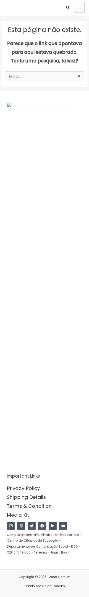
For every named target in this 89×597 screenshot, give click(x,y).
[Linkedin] (53, 526)
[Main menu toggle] (80, 8)
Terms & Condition (29, 506)
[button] (68, 8)
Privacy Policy (23, 488)
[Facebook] (42, 526)
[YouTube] (63, 526)
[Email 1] (11, 526)
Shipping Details (26, 497)
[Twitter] (32, 526)
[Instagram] (21, 526)
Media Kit (18, 515)
